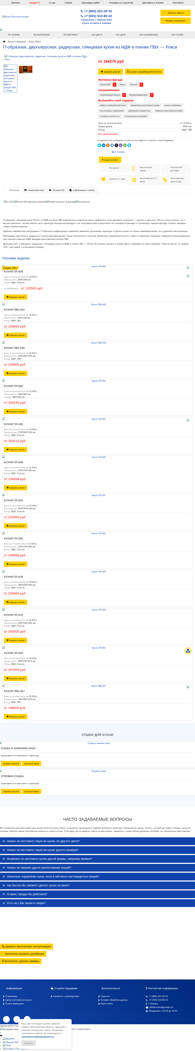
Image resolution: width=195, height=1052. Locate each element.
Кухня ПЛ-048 (13, 462)
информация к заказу (83, 190)
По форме (14, 35)
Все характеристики (108, 134)
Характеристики (36, 190)
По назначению (149, 35)
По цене (121, 35)
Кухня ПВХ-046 (14, 347)
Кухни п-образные (17, 41)
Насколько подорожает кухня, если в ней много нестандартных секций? (53, 876)
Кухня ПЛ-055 (13, 424)
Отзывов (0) (58, 190)
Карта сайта (107, 1003)
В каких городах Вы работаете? (27, 894)
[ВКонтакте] (103, 145)
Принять (28, 1043)
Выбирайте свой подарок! (116, 100)
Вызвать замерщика (176, 20)
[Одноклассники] (108, 145)
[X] (116, 145)
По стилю (178, 35)
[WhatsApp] (125, 145)
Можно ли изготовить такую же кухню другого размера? (42, 850)
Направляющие (108, 90)
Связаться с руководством (66, 996)
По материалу (42, 35)
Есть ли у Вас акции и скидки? (26, 903)
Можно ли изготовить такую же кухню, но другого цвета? (43, 841)
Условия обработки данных (114, 1000)
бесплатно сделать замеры (21, 961)
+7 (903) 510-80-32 (98, 16)
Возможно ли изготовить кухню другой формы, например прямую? (49, 858)
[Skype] (129, 145)
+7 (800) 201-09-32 (98, 11)
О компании (11, 996)
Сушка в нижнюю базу (18, 748)
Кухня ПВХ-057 (14, 691)
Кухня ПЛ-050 (13, 538)
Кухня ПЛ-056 (13, 386)
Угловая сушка (12, 776)
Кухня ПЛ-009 (13, 271)
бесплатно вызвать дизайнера (24, 953)
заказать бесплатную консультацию (27, 946)
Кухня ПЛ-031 (13, 500)
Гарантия (105, 996)
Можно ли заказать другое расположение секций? (39, 867)
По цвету (97, 35)
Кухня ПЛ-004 (13, 653)
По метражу (71, 35)
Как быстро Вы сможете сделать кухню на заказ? (38, 885)
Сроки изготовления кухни (18, 1000)
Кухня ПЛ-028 (13, 576)
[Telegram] (112, 145)
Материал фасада (110, 79)
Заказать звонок (176, 13)
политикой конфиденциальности (37, 1036)
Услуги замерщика (14, 1003)
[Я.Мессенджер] (99, 145)
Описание (14, 190)
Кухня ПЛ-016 (13, 614)
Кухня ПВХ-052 (14, 309)
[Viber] (120, 145)
